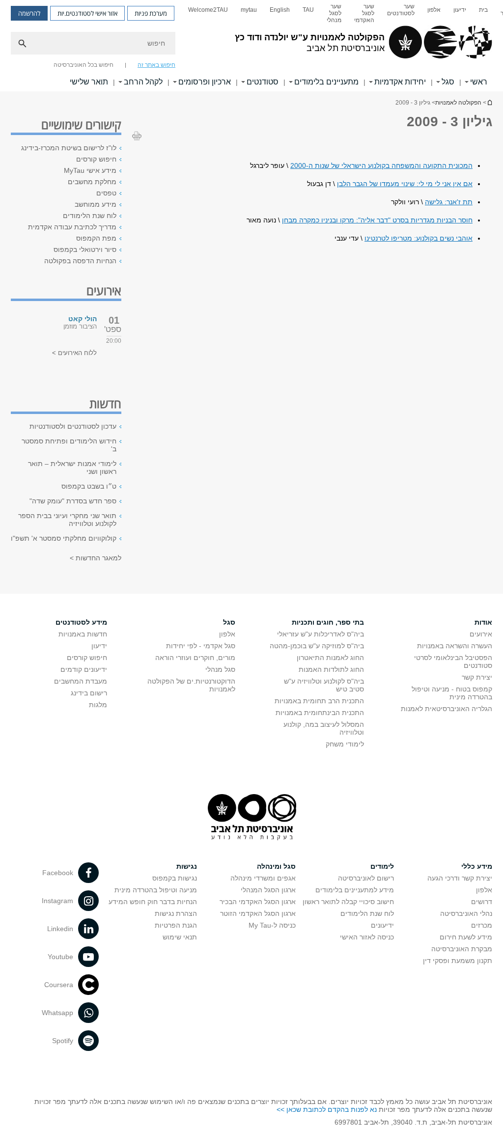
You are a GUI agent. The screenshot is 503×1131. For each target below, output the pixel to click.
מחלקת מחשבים (92, 182)
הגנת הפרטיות (176, 925)
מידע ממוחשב (95, 204)
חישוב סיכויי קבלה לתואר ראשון (348, 902)
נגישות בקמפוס (174, 878)
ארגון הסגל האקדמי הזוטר (258, 913)
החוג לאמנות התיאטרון (330, 658)
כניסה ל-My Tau (272, 925)
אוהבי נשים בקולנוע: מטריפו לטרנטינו (418, 238)
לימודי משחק (345, 744)
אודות (483, 622)
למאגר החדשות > (95, 558)
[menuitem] (483, 13)
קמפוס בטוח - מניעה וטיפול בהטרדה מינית (452, 693)
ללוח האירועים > (74, 353)
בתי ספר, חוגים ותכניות (328, 622)
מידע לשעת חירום (466, 937)
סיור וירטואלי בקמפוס (85, 249)
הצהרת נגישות (176, 913)
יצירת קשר (477, 677)
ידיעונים (382, 925)
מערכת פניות (151, 13)
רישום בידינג (89, 693)
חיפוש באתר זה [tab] (156, 64)
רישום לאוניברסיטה (366, 878)
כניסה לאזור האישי (367, 937)
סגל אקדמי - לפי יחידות (200, 646)
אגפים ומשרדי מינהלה (263, 878)
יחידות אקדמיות (400, 82)
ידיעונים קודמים (83, 669)
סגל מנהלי (220, 669)
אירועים (481, 634)
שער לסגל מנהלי (334, 13)
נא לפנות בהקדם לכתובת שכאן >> (327, 1109)
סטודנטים (263, 82)
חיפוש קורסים (96, 159)
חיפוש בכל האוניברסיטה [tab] (83, 64)
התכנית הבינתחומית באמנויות (320, 713)
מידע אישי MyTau (90, 170)
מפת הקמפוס (96, 238)
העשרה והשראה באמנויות (454, 646)
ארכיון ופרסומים (204, 82)
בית (483, 9)
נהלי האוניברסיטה (466, 913)
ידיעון (459, 9)
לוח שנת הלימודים (89, 216)
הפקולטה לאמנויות (458, 102)
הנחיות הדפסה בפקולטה (80, 261)
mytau (249, 9)
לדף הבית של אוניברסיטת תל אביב (489, 102)
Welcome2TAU (208, 9)
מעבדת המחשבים (80, 681)
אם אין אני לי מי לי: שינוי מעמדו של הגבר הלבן (405, 184)
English (280, 9)
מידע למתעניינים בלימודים (354, 890)
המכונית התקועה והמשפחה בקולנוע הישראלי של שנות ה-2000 (381, 165)
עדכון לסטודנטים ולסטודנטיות (72, 426)
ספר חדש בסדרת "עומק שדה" (72, 501)
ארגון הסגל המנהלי (268, 890)
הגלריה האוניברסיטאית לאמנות (446, 709)
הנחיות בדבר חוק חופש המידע (153, 902)
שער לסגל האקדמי (364, 13)
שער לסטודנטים (401, 10)
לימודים (382, 866)
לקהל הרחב (143, 82)
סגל (448, 82)
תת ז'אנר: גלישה (449, 202)
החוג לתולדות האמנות (331, 669)
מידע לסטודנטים (81, 622)
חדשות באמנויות (82, 634)
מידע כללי (476, 866)
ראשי (478, 82)
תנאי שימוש (180, 937)
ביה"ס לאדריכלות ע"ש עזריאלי (320, 634)
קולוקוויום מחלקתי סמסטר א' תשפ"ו (63, 538)
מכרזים (481, 925)
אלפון (434, 9)
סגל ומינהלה (276, 866)
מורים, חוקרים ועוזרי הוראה (195, 658)
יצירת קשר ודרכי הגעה (459, 878)
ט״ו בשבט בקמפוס (88, 486)
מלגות (98, 705)
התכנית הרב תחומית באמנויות (319, 701)
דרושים (481, 902)
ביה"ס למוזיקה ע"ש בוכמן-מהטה (317, 646)
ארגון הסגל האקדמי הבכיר (258, 902)
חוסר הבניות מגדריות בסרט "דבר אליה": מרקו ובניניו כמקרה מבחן (377, 220)
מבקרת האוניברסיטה (461, 949)
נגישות (186, 866)
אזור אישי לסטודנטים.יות (87, 13)
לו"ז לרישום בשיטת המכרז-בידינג (68, 148)
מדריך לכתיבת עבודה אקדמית (72, 227)
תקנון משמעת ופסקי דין (457, 961)
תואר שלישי (89, 82)
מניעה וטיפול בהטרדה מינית (155, 890)
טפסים (106, 193)
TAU (308, 9)
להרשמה (29, 13)
